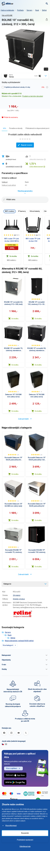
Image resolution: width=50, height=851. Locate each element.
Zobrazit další (23, 419)
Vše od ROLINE (7, 15)
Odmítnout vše (25, 846)
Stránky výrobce (19, 599)
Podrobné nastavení (25, 840)
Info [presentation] (4, 128)
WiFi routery (11, 260)
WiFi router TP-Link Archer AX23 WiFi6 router (11, 240)
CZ (6, 744)
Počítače (20, 10)
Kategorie (7, 584)
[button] (25, 655)
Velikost (5, 182)
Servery (29, 10)
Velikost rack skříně (9, 185)
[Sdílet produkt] (46, 19)
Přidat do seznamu (11, 117)
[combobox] (25, 76)
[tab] (4, 128)
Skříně (44, 10)
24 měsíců (16, 595)
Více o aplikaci (11, 768)
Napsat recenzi (26, 145)
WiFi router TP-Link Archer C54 (33, 240)
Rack (37, 10)
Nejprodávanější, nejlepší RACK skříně (19, 641)
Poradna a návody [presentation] (15, 128)
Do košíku (15, 319)
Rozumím (25, 833)
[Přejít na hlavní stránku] (7, 3)
